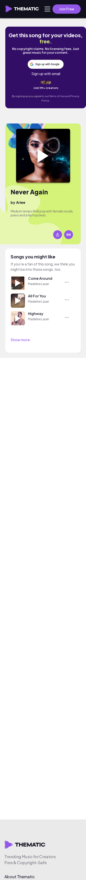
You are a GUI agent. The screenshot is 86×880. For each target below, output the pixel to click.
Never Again (29, 192)
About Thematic (19, 876)
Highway (35, 313)
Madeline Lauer (38, 284)
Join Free (66, 9)
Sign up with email (45, 74)
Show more (20, 339)
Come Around (40, 278)
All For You (37, 296)
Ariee (20, 202)
